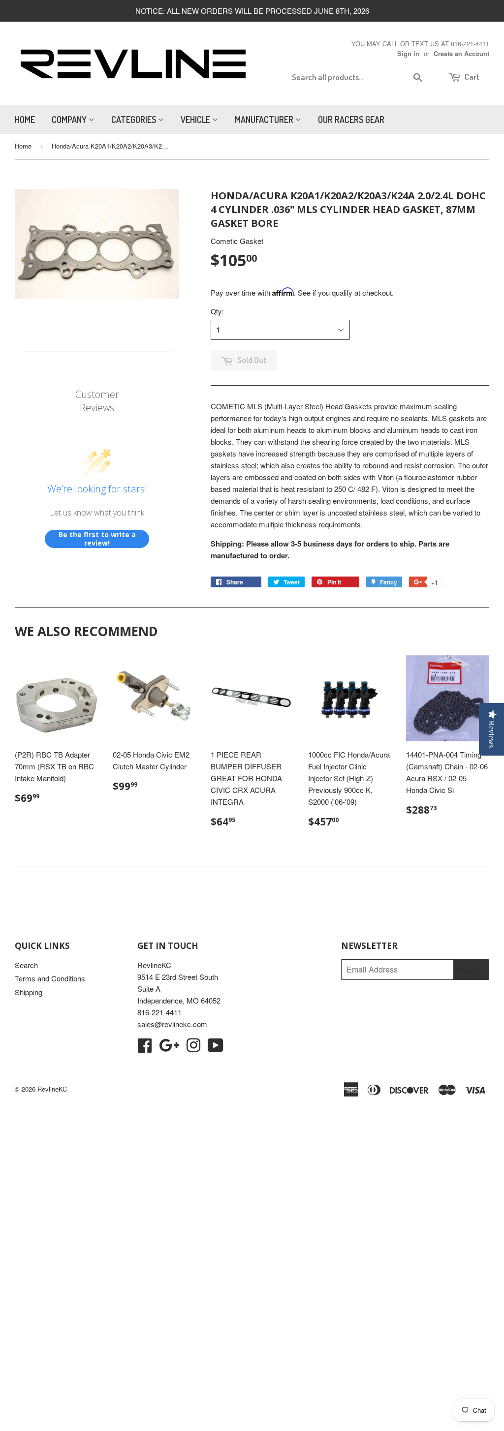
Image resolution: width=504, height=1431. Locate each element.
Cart (471, 76)
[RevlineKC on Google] (169, 1048)
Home (25, 119)
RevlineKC (52, 1089)
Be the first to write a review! (97, 539)
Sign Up (471, 969)
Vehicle (196, 119)
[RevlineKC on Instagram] (193, 1048)
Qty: (217, 311)
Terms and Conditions (50, 978)
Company (70, 119)
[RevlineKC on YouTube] (215, 1048)
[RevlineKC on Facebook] (144, 1048)
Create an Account (461, 53)
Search (26, 965)
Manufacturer (265, 119)
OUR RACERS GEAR (351, 119)
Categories (134, 119)
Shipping (28, 992)
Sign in (408, 53)
